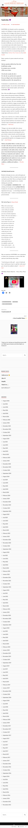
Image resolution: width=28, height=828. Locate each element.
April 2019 (5, 678)
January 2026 (6, 423)
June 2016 (5, 782)
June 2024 (5, 482)
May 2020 (5, 637)
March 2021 (6, 606)
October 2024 (6, 470)
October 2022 (6, 546)
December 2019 (7, 653)
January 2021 (6, 612)
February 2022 (6, 571)
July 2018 (5, 703)
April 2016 (5, 789)
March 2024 (6, 492)
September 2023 (7, 511)
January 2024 (6, 498)
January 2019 (6, 688)
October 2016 (6, 770)
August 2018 (6, 700)
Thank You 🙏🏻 (5, 384)
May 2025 (5, 448)
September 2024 (7, 473)
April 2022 (5, 565)
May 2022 (5, 561)
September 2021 (7, 587)
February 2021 (6, 609)
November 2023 (7, 505)
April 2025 (5, 451)
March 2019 (6, 681)
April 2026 (5, 413)
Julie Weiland (8, 140)
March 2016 (6, 792)
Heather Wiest (16, 24)
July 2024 (5, 479)
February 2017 (6, 757)
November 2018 (7, 691)
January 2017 (6, 760)
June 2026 (5, 407)
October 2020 (6, 621)
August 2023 (6, 514)
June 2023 (5, 520)
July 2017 (5, 741)
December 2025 (7, 426)
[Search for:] (14, 355)
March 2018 (6, 716)
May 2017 (5, 748)
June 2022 (5, 558)
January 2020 (6, 650)
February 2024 (6, 495)
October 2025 (6, 432)
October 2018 (6, 694)
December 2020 (7, 615)
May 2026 (5, 410)
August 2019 (6, 666)
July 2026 (5, 404)
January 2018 (6, 722)
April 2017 (5, 751)
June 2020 (5, 634)
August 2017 (6, 738)
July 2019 (5, 669)
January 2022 (6, 574)
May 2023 (5, 524)
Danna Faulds (15, 202)
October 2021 (6, 583)
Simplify (3, 381)
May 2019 (5, 675)
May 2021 (5, 599)
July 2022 (5, 555)
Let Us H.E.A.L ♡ (5, 387)
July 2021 (5, 593)
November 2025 (7, 429)
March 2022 (6, 568)
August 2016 (6, 776)
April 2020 (5, 640)
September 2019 (7, 662)
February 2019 (6, 684)
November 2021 (7, 580)
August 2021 (6, 590)
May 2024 (5, 486)
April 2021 (5, 602)
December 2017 (7, 726)
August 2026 (6, 400)
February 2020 (6, 647)
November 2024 (7, 467)
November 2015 (7, 804)
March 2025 (6, 454)
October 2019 (6, 659)
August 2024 (6, 476)
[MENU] (2, 5)
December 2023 (7, 501)
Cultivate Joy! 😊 (5, 375)
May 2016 (5, 785)
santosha (15, 301)
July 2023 (5, 517)
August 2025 (6, 438)
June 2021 (5, 596)
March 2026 (6, 416)
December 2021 (7, 577)
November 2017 (7, 729)
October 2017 (6, 732)
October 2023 (6, 508)
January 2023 (6, 536)
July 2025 (5, 441)
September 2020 (7, 624)
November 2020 (7, 618)
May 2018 (5, 710)
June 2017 (5, 744)
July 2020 (5, 631)
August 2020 (6, 628)
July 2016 (5, 779)
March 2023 (6, 530)
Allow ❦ (3, 378)
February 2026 (6, 419)
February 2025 (6, 457)
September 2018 (7, 697)
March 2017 (6, 754)
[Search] (24, 5)
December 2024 (7, 464)
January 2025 (6, 460)
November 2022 (7, 542)
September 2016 (7, 773)
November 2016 (7, 767)
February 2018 (6, 719)
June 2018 (5, 707)
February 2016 (6, 795)
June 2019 (5, 672)
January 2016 (6, 798)
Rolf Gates (11, 124)
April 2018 (5, 713)
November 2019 (7, 656)
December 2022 (7, 539)
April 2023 (5, 527)
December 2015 (7, 801)
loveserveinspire (6, 301)
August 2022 (6, 552)
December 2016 (7, 763)
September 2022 (7, 549)
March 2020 (6, 643)
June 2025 (5, 445)
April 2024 (5, 489)
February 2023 (6, 533)
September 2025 (7, 435)
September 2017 (7, 735)
